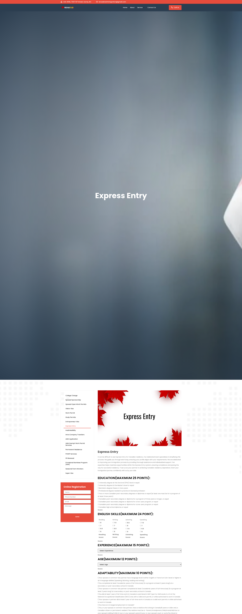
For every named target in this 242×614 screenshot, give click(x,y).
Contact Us (151, 7)
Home (125, 7)
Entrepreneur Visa (72, 422)
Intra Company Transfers (75, 435)
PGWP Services (71, 454)
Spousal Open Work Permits (76, 404)
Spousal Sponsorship (73, 400)
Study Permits (71, 417)
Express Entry (71, 426)
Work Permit (70, 413)
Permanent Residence (74, 449)
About (132, 7)
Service (140, 7)
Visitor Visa (70, 409)
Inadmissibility (71, 430)
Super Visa (69, 473)
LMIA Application (72, 439)
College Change (71, 395)
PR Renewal (70, 458)
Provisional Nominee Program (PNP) (76, 464)
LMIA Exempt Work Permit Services (75, 444)
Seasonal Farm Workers (74, 469)
